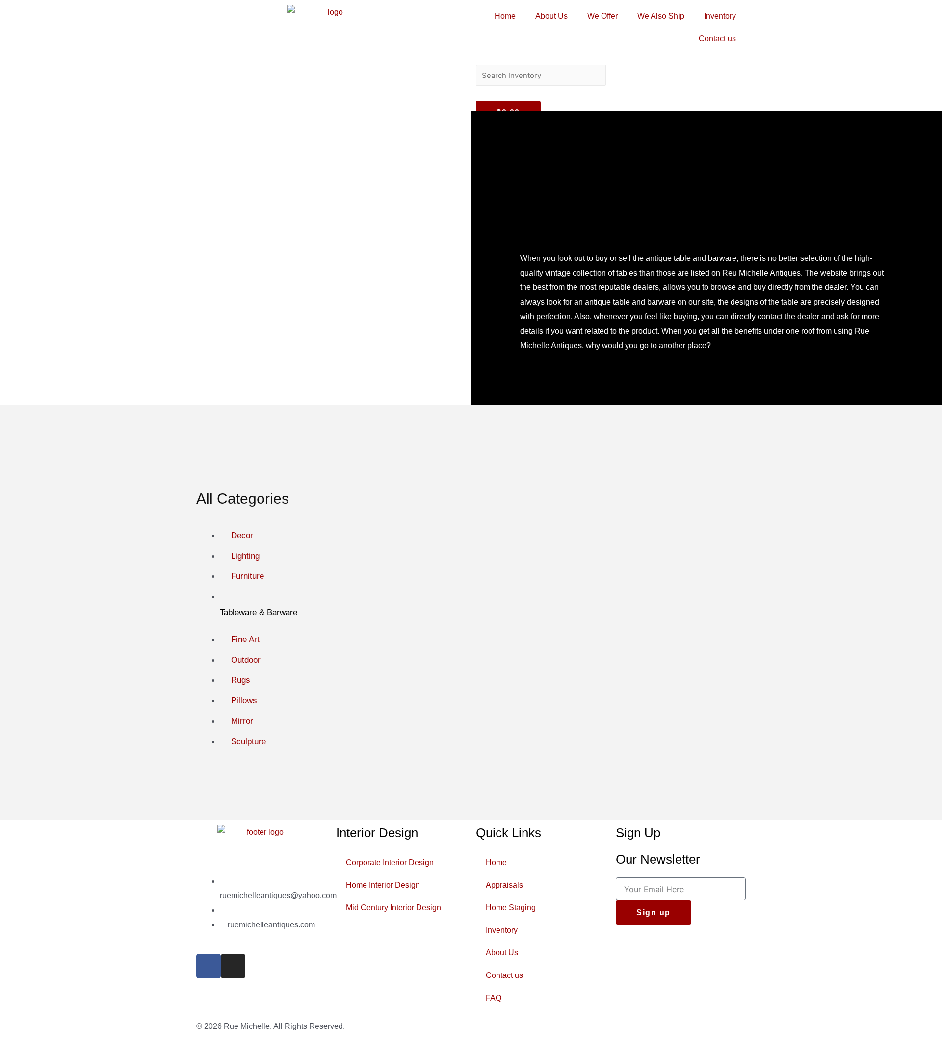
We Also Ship (660, 16)
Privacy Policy (640, 1026)
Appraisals (504, 885)
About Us (551, 16)
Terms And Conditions (707, 1026)
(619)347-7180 (253, 910)
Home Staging (511, 907)
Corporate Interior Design (390, 862)
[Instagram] (233, 966)
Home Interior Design (383, 885)
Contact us (717, 38)
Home (505, 16)
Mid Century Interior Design (393, 907)
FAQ (493, 998)
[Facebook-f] (208, 966)
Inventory (720, 16)
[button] (611, 57)
